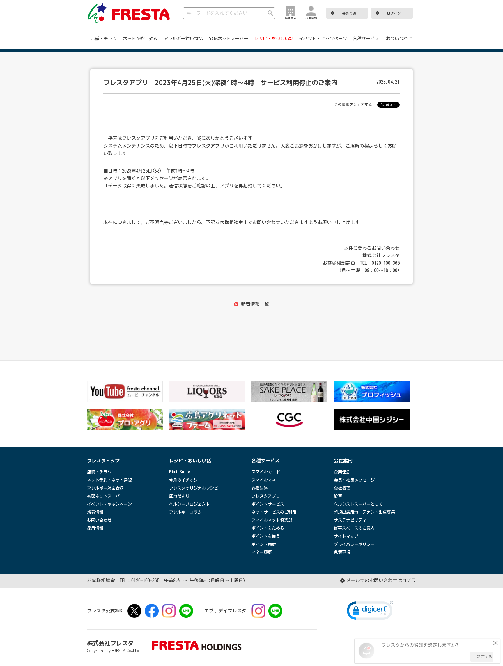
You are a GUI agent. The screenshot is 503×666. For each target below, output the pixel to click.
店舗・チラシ (104, 38)
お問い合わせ (399, 38)
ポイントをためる (268, 528)
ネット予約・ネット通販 (109, 480)
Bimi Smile (179, 472)
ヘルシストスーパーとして (358, 504)
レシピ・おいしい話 (273, 38)
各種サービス (366, 38)
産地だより (179, 496)
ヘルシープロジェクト (189, 504)
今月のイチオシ (183, 480)
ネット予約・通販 (140, 38)
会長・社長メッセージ (354, 480)
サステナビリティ (350, 520)
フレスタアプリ (266, 496)
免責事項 (342, 552)
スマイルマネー (266, 480)
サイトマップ (346, 536)
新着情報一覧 (255, 304)
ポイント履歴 (264, 544)
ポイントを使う (266, 536)
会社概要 (342, 488)
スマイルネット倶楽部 (272, 520)
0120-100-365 (145, 580)
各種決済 (260, 488)
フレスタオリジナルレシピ (193, 488)
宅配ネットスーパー (228, 38)
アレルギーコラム (185, 512)
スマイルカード (266, 472)
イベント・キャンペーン (323, 38)
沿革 (338, 496)
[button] (370, 612)
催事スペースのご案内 (354, 528)
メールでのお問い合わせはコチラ (381, 580)
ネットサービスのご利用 (274, 512)
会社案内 (343, 460)
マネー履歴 (262, 552)
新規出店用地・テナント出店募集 (364, 512)
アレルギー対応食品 (183, 38)
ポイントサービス (268, 504)
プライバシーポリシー (354, 544)
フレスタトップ (103, 460)
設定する (484, 657)
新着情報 (95, 512)
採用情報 (95, 528)
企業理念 (342, 472)
